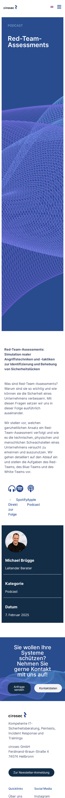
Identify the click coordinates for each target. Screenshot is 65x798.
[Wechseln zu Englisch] (54, 6)
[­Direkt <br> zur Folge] (12, 488)
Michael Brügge (19, 560)
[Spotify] (19, 488)
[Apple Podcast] (30, 488)
